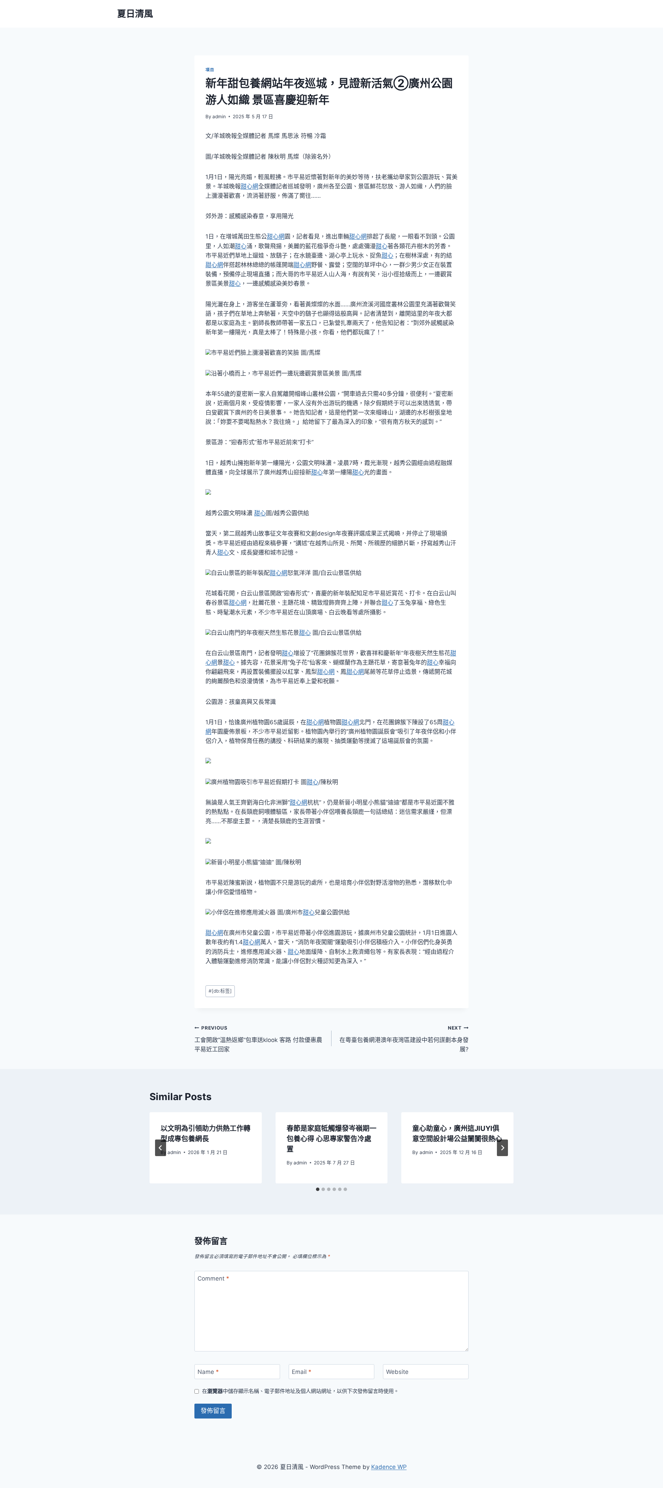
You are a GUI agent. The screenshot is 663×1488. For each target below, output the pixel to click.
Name (208, 1371)
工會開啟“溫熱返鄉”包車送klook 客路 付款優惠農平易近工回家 (258, 1039)
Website (397, 1371)
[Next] (502, 1148)
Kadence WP (389, 1466)
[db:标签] (220, 991)
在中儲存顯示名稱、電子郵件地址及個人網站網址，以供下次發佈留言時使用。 (300, 1391)
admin (219, 116)
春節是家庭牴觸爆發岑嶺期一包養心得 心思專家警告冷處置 (331, 1138)
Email (301, 1371)
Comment (213, 1278)
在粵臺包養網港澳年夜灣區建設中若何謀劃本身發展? (404, 1039)
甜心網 (249, 186)
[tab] (317, 1189)
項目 (209, 69)
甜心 (241, 246)
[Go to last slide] (160, 1148)
